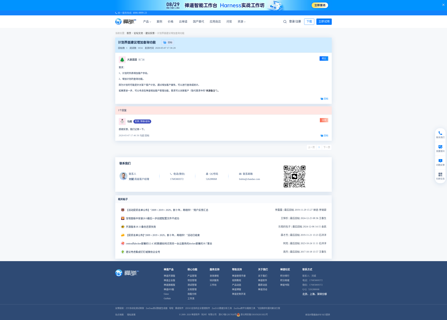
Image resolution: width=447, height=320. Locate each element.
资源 (240, 21)
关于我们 (262, 275)
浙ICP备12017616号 (228, 314)
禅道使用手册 (239, 275)
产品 (146, 21)
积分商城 (284, 280)
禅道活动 (262, 289)
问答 (229, 21)
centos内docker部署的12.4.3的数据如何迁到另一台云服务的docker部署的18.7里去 (169, 243)
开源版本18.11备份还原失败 (141, 227)
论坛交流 (138, 33)
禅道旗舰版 (169, 284)
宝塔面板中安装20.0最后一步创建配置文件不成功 (152, 218)
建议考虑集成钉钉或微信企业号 (143, 252)
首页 (129, 33)
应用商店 (215, 21)
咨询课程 (214, 275)
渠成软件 (179, 308)
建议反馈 (150, 33)
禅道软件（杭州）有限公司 (204, 314)
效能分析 (192, 294)
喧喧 (171, 308)
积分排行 (284, 275)
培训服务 (214, 280)
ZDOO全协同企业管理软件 (197, 308)
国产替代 (198, 21)
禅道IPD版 (169, 289)
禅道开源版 (169, 275)
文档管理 (192, 289)
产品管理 (192, 275)
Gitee (166, 294)
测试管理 (192, 284)
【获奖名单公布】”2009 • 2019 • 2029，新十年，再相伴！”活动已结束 (163, 235)
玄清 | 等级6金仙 (142, 121)
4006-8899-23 (140, 13)
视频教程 (236, 280)
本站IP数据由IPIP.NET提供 (317, 315)
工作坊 (213, 284)
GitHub (167, 298)
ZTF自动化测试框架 (135, 308)
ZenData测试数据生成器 (156, 308)
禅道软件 (262, 280)
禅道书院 (284, 284)
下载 (309, 21)
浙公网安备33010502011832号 (254, 314)
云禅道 (183, 21)
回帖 (170, 42)
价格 (170, 21)
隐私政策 (131, 315)
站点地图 (119, 315)
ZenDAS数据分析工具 (222, 308)
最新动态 (262, 284)
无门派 (141, 60)
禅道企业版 (169, 280)
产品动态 (236, 284)
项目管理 (192, 280)
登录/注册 (295, 21)
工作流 (191, 298)
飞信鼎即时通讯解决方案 (268, 308)
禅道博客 (236, 289)
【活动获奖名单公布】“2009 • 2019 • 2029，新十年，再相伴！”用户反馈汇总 (167, 210)
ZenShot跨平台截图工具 (244, 308)
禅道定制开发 (239, 294)
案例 (159, 21)
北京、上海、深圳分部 (314, 294)
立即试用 (324, 21)
